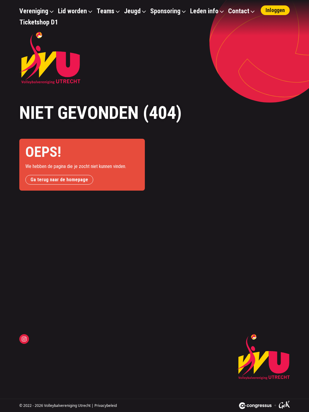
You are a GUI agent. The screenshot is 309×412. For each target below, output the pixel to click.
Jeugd (132, 11)
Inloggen (275, 10)
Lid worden (72, 11)
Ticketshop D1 (38, 22)
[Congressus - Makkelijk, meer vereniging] (255, 405)
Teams (105, 11)
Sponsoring (165, 11)
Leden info (204, 11)
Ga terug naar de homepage (59, 179)
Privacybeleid (105, 405)
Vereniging (33, 11)
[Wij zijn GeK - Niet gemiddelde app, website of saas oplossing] (284, 406)
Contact (238, 11)
